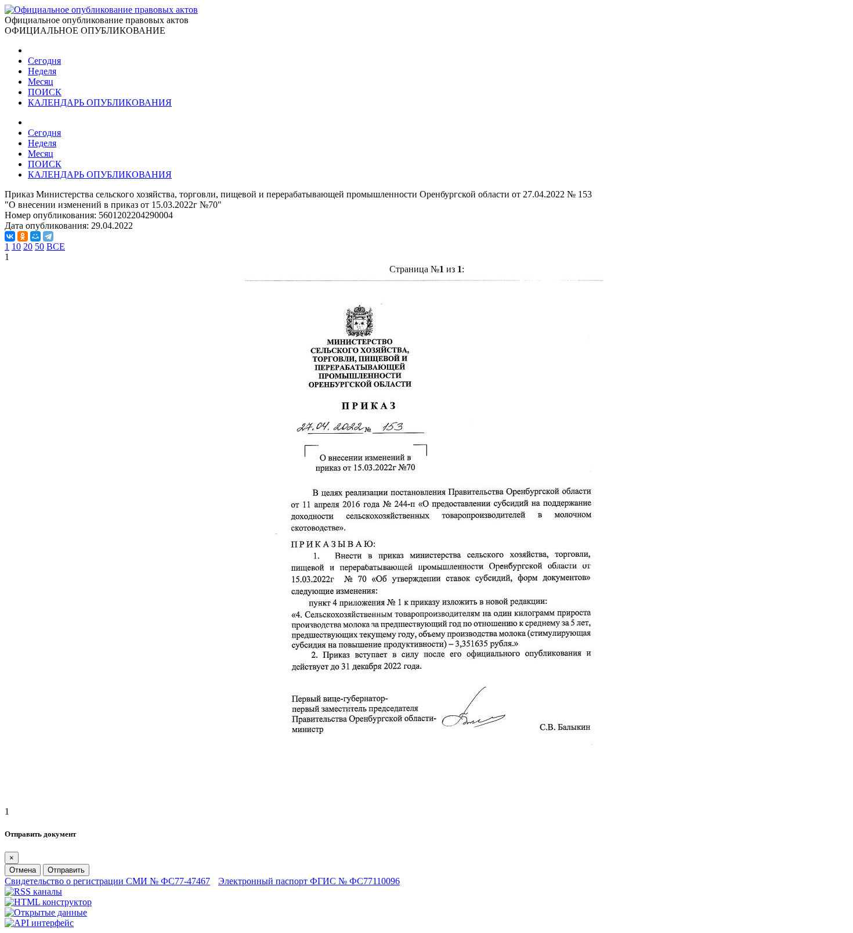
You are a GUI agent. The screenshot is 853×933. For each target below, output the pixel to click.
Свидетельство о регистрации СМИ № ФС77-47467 (107, 881)
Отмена (22, 870)
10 (16, 246)
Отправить (66, 870)
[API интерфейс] (39, 923)
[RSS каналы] (33, 891)
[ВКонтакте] (10, 236)
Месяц (40, 82)
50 (39, 246)
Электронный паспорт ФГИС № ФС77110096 (309, 881)
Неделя (42, 71)
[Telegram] (48, 236)
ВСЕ (55, 246)
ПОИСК (45, 92)
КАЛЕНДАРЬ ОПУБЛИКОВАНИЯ (100, 102)
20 (27, 246)
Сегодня (44, 61)
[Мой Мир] (35, 236)
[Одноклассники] (22, 236)
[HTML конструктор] (48, 902)
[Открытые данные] (46, 912)
